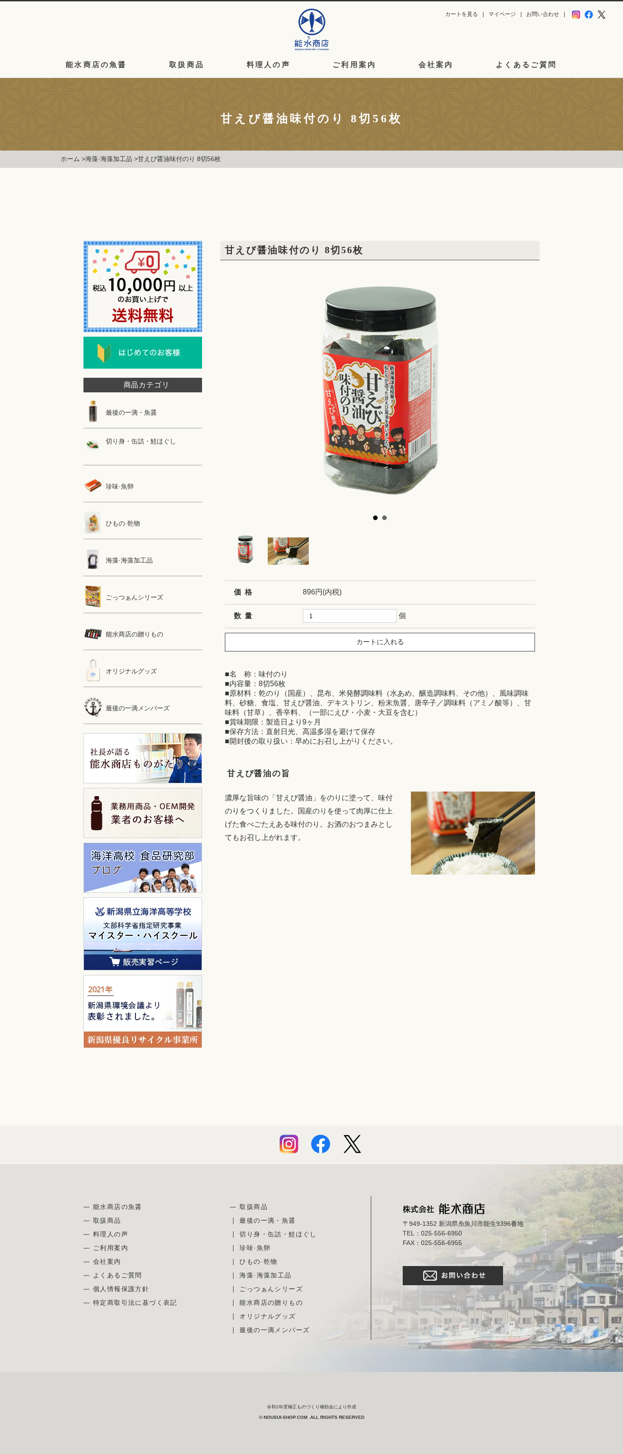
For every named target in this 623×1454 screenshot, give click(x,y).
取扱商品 (186, 64)
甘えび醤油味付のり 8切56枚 (179, 158)
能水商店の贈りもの (133, 634)
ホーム (70, 158)
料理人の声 (269, 64)
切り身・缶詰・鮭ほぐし (140, 441)
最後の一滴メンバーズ (137, 708)
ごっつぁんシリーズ (133, 597)
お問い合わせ (542, 14)
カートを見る (461, 14)
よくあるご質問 (526, 64)
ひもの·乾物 (122, 523)
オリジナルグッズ (130, 671)
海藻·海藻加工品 (108, 158)
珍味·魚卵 (119, 486)
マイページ (502, 14)
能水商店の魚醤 (96, 64)
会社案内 (436, 64)
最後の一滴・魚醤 (130, 412)
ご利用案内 (354, 64)
